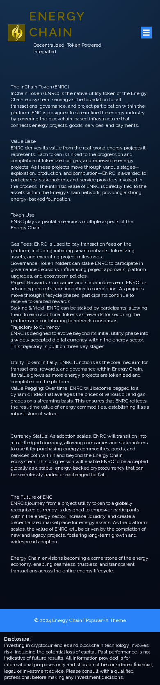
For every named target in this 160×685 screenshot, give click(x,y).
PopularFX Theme (106, 620)
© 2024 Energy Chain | (60, 620)
